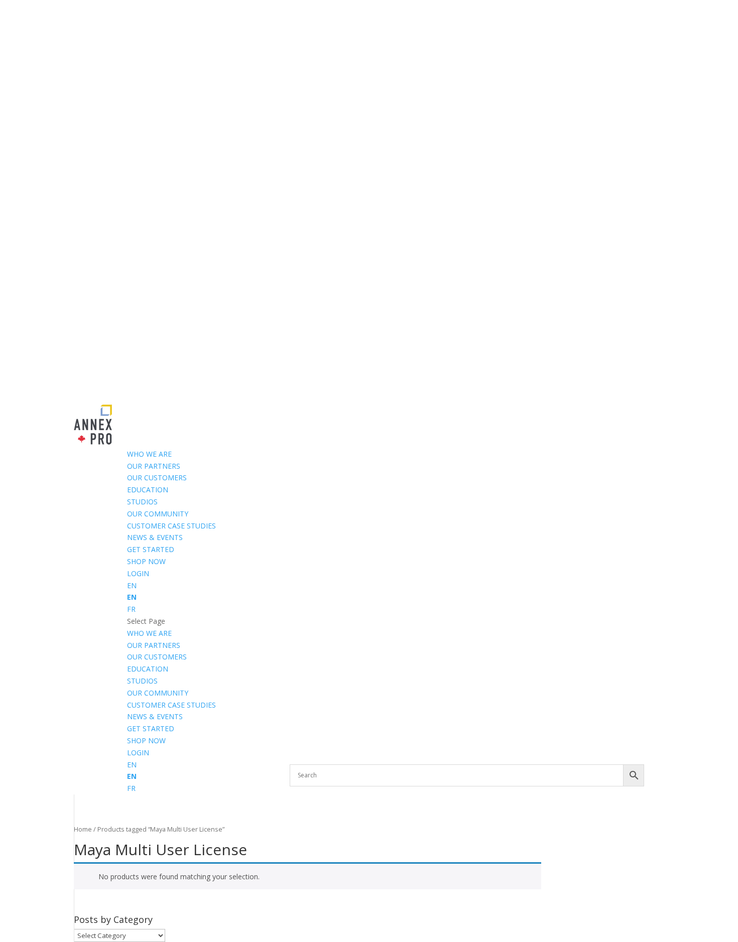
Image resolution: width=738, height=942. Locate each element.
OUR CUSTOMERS (157, 477)
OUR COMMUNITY (157, 513)
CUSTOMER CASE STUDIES (171, 525)
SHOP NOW (146, 561)
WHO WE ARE (149, 454)
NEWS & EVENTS (155, 537)
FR (131, 609)
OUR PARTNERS (153, 466)
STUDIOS (142, 501)
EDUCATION (147, 489)
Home (83, 829)
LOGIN (138, 573)
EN (132, 585)
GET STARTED (150, 549)
